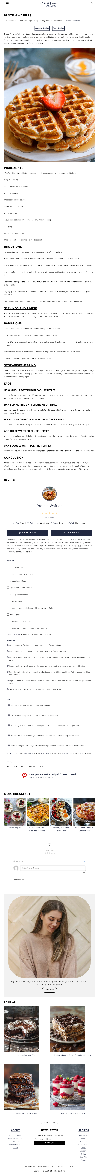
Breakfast (84, 1142)
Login (83, 861)
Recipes (84, 1130)
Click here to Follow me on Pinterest (41, 777)
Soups (83, 1148)
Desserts (83, 1151)
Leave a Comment (72, 21)
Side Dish (84, 1157)
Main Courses (83, 1145)
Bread (83, 1138)
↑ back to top (49, 1122)
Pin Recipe (73, 533)
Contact (15, 1142)
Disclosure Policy (15, 1145)
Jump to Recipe (42, 28)
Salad (83, 1154)
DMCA (15, 1148)
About (15, 1130)
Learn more (50, 990)
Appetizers (83, 1135)
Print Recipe (58, 28)
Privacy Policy (15, 1135)
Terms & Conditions (15, 1138)
